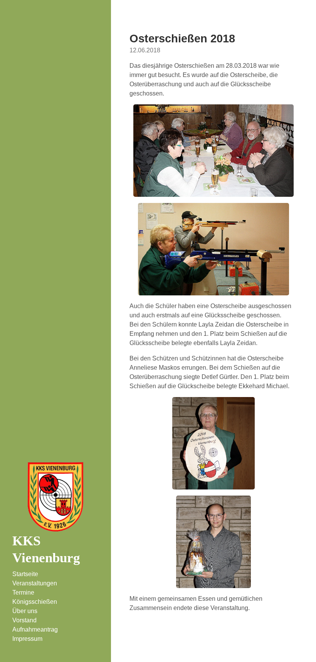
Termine (23, 592)
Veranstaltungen (34, 583)
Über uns (24, 611)
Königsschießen (34, 601)
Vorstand (24, 620)
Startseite (25, 574)
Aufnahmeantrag (35, 629)
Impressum (27, 638)
